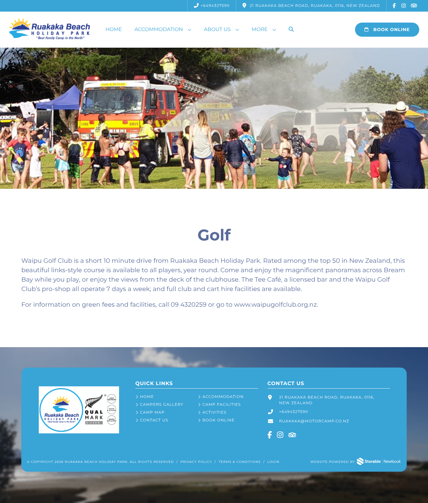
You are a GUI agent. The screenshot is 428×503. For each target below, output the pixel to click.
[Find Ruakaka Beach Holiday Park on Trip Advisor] (414, 6)
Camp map (152, 412)
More (260, 30)
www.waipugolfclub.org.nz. (276, 305)
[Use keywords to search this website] (291, 30)
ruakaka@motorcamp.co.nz (314, 421)
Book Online (391, 29)
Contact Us (154, 420)
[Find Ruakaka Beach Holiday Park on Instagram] (404, 6)
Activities (214, 412)
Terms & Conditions (240, 462)
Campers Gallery (161, 404)
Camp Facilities (221, 404)
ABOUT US (217, 30)
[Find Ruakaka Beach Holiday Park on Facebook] (394, 6)
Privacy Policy (196, 462)
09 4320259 (188, 305)
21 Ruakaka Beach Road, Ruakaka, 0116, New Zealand (327, 400)
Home (114, 30)
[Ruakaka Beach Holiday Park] (78, 432)
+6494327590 (215, 5)
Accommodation (158, 30)
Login (273, 462)
